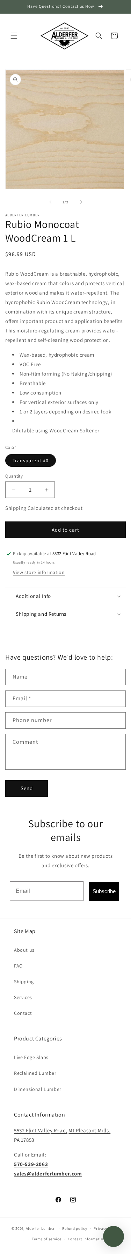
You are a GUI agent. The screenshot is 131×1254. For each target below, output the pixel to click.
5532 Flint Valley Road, (40, 1130)
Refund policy (74, 1228)
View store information (39, 572)
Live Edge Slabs (31, 1057)
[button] (14, 35)
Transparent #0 (31, 460)
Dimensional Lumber (37, 1089)
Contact (23, 1013)
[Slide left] (50, 202)
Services (23, 997)
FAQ (18, 966)
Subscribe (104, 891)
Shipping (24, 981)
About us (24, 950)
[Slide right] (81, 202)
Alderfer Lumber (40, 1228)
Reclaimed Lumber (35, 1073)
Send (27, 788)
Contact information (86, 1238)
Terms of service (46, 1238)
